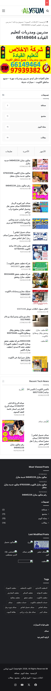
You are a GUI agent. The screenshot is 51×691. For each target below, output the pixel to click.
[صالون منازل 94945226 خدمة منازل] (40, 164)
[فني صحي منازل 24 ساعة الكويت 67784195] (40, 252)
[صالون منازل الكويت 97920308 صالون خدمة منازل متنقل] (40, 177)
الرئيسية (42, 22)
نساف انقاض (42, 607)
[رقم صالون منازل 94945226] (40, 192)
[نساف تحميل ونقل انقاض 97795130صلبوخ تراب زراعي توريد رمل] (41, 545)
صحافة (44, 509)
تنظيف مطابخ (15, 598)
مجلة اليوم (42, 518)
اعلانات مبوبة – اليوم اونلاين (32, 678)
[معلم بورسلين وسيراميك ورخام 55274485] (40, 321)
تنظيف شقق (28, 598)
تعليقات (8, 151)
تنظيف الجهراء (11, 588)
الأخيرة (26, 151)
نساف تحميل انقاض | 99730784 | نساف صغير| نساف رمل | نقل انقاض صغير (16, 235)
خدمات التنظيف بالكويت (38, 602)
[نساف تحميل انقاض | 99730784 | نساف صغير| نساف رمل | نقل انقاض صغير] (40, 236)
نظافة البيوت (11, 612)
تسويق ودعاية (18, 22)
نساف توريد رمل (10, 607)
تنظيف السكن (28, 593)
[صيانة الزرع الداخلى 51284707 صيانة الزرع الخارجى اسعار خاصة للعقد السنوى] (13, 394)
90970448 (21, 309)
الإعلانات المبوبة (31, 22)
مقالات (44, 523)
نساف (10, 602)
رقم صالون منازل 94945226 (18, 185)
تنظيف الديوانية (42, 593)
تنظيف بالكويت (42, 598)
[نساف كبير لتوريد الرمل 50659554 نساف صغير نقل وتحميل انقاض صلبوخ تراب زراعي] (40, 207)
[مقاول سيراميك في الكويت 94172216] (40, 364)
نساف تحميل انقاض (27, 607)
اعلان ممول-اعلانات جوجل (37, 309)
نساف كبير (43, 612)
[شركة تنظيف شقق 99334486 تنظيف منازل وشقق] (40, 280)
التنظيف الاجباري (41, 588)
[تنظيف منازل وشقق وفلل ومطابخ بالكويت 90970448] (40, 333)
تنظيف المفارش (13, 593)
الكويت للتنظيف (25, 588)
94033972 (15, 266)
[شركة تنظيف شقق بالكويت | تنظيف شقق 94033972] (40, 266)
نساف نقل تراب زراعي (28, 612)
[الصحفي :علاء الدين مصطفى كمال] (9, 554)
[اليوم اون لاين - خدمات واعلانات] (32, 10)
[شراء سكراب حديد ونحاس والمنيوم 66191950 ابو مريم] (40, 223)
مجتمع (44, 514)
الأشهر (43, 151)
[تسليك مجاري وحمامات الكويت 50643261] (40, 297)
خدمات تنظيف (21, 602)
